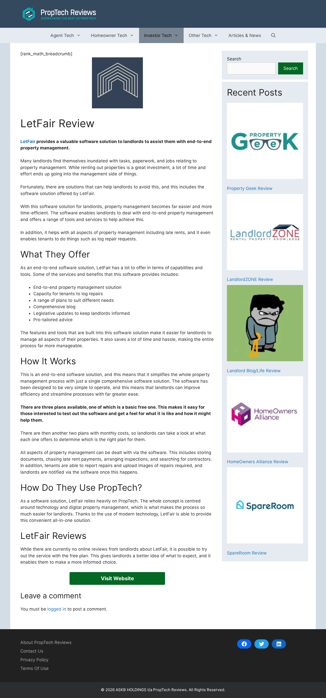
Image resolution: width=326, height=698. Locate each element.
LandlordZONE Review (250, 279)
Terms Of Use (34, 668)
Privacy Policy (34, 659)
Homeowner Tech (109, 35)
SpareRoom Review (247, 552)
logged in (56, 609)
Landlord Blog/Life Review (254, 370)
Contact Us (31, 651)
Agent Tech (62, 35)
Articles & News (244, 35)
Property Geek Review (250, 188)
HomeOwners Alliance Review (257, 461)
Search (234, 58)
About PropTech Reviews (46, 642)
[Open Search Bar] (273, 35)
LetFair (27, 141)
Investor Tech (158, 35)
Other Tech (200, 35)
